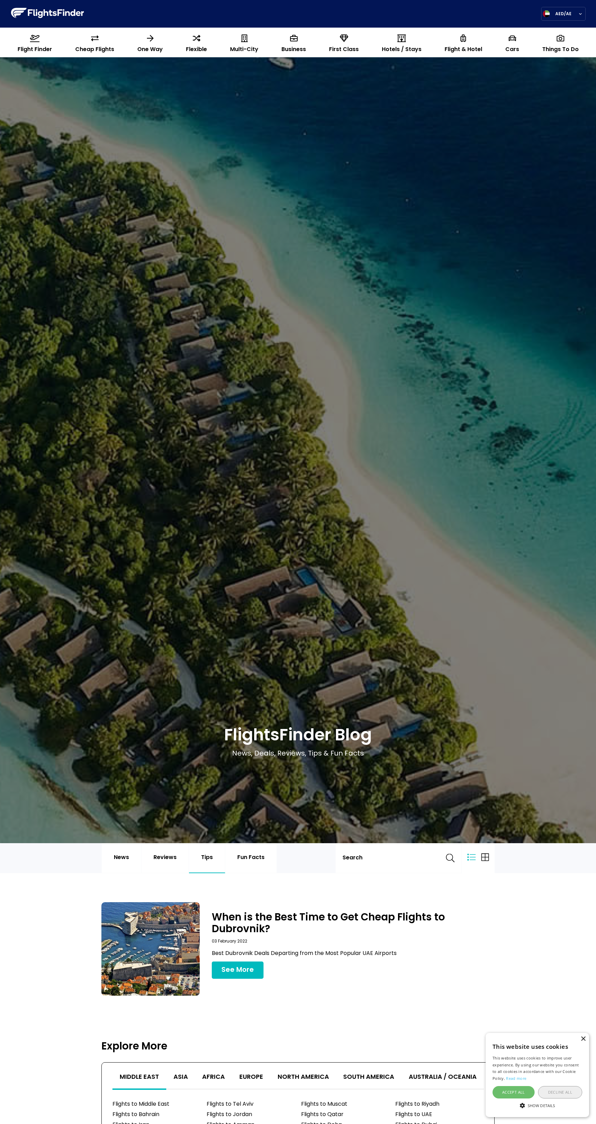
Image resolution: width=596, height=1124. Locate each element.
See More (237, 970)
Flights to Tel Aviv (230, 1104)
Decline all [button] (560, 1092)
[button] (537, 1105)
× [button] (583, 1039)
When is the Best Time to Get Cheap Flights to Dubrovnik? (328, 924)
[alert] (537, 1075)
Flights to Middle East (140, 1104)
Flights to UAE (413, 1114)
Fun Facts (251, 857)
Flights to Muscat (324, 1104)
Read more (516, 1078)
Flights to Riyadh (417, 1104)
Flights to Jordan (229, 1114)
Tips (207, 857)
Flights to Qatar (322, 1114)
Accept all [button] (513, 1092)
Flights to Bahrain (135, 1114)
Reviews (165, 857)
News (121, 857)
